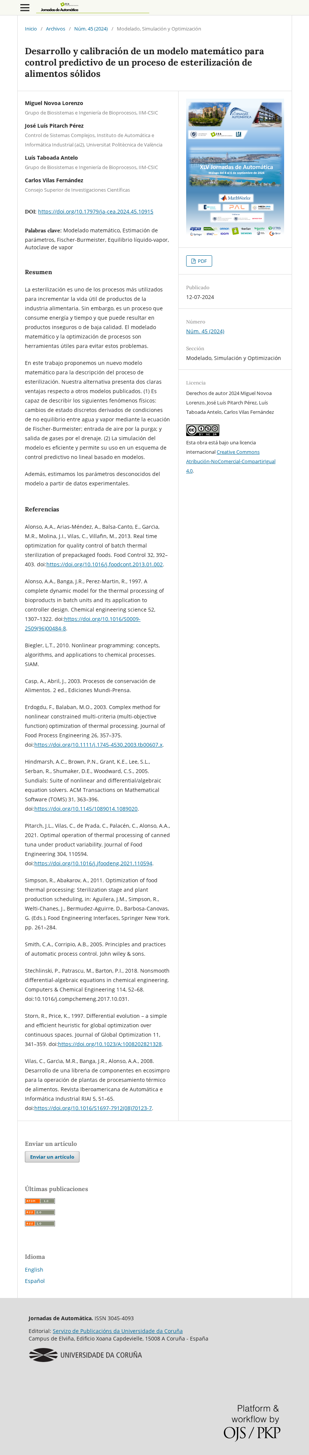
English (34, 1269)
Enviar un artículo (52, 1156)
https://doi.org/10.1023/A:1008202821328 (110, 1044)
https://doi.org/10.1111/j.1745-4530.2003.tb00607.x (98, 744)
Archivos (55, 28)
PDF (202, 261)
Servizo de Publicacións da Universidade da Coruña (118, 1331)
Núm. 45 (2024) (91, 28)
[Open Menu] (24, 7)
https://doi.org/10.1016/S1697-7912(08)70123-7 (93, 1108)
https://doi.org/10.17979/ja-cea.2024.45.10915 (95, 211)
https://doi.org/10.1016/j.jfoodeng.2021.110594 (93, 863)
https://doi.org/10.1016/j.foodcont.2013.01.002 (104, 564)
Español (35, 1280)
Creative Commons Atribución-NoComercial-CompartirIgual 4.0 (230, 461)
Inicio (31, 28)
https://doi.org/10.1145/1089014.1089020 (86, 808)
